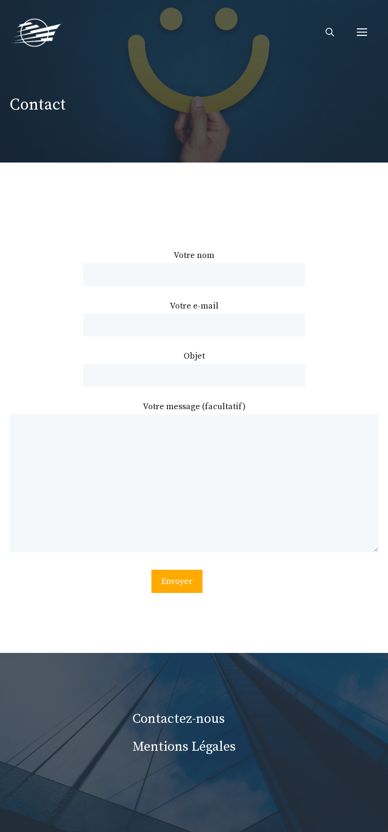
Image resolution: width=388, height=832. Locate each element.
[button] (329, 33)
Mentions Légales (184, 746)
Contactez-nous (178, 719)
